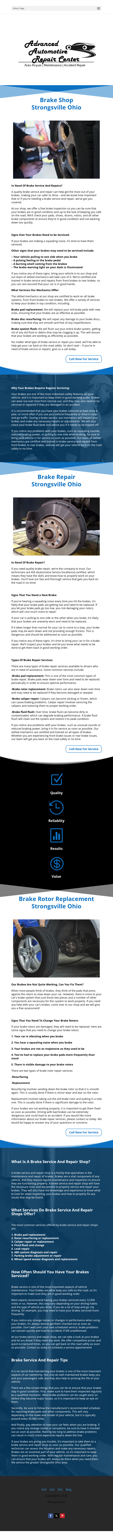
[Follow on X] (56, 1515)
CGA (52, 1489)
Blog (68, 1489)
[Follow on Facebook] (50, 1515)
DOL (61, 1489)
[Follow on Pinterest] (62, 1515)
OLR (43, 1489)
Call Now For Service (83, 359)
